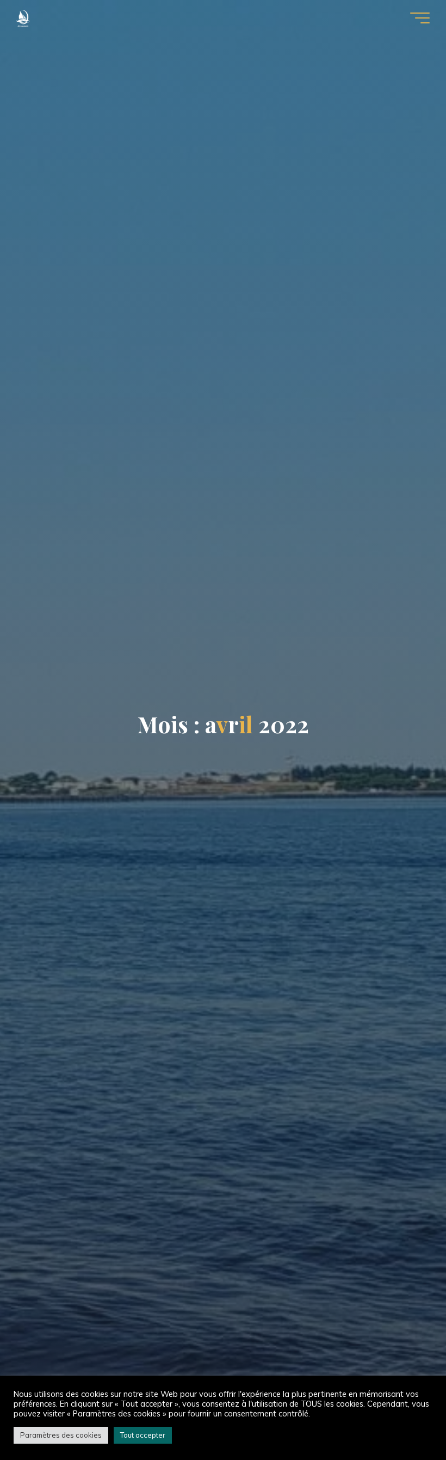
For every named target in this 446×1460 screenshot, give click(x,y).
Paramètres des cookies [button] (61, 1435)
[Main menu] (420, 18)
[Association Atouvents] (23, 18)
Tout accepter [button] (142, 1435)
